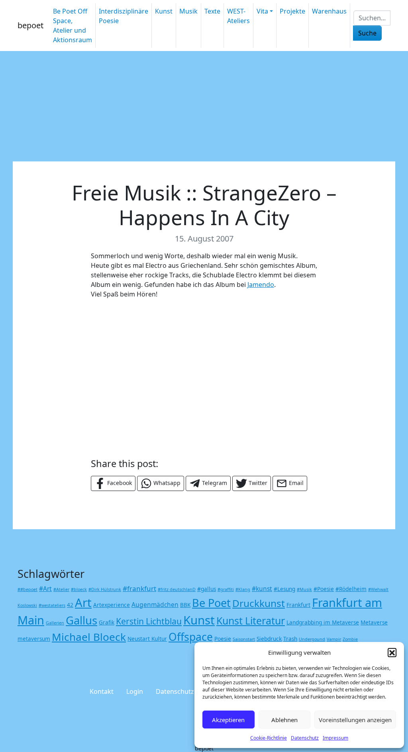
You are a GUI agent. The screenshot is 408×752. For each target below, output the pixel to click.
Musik (188, 11)
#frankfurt (139, 588)
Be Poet (211, 602)
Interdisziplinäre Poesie (123, 16)
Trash (290, 638)
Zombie (350, 639)
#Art (45, 588)
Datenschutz (305, 737)
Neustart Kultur (147, 638)
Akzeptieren (228, 720)
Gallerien (55, 623)
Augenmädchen (154, 604)
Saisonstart (244, 639)
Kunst (164, 11)
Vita (262, 11)
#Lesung (284, 589)
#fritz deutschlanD (177, 589)
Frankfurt (298, 605)
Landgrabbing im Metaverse (322, 622)
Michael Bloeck (89, 637)
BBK (185, 605)
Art (83, 603)
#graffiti (226, 589)
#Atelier (61, 589)
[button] (392, 652)
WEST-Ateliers (238, 16)
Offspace (191, 637)
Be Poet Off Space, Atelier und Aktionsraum (72, 25)
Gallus (81, 620)
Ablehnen (284, 720)
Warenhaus (329, 11)
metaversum (34, 638)
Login (134, 691)
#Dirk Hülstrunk (104, 589)
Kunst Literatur (250, 620)
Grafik (106, 622)
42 (70, 605)
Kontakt (102, 691)
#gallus (206, 589)
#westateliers (52, 605)
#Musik (304, 589)
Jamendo (260, 284)
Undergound (312, 639)
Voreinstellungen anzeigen (355, 720)
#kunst (262, 588)
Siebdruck (269, 638)
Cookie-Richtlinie (268, 737)
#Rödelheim (351, 589)
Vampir (334, 639)
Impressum (335, 737)
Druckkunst (258, 603)
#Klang (242, 589)
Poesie (222, 638)
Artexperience (111, 605)
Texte (212, 11)
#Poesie (324, 589)
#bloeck (79, 589)
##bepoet (27, 589)
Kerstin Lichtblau (149, 621)
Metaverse (374, 622)
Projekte (292, 11)
